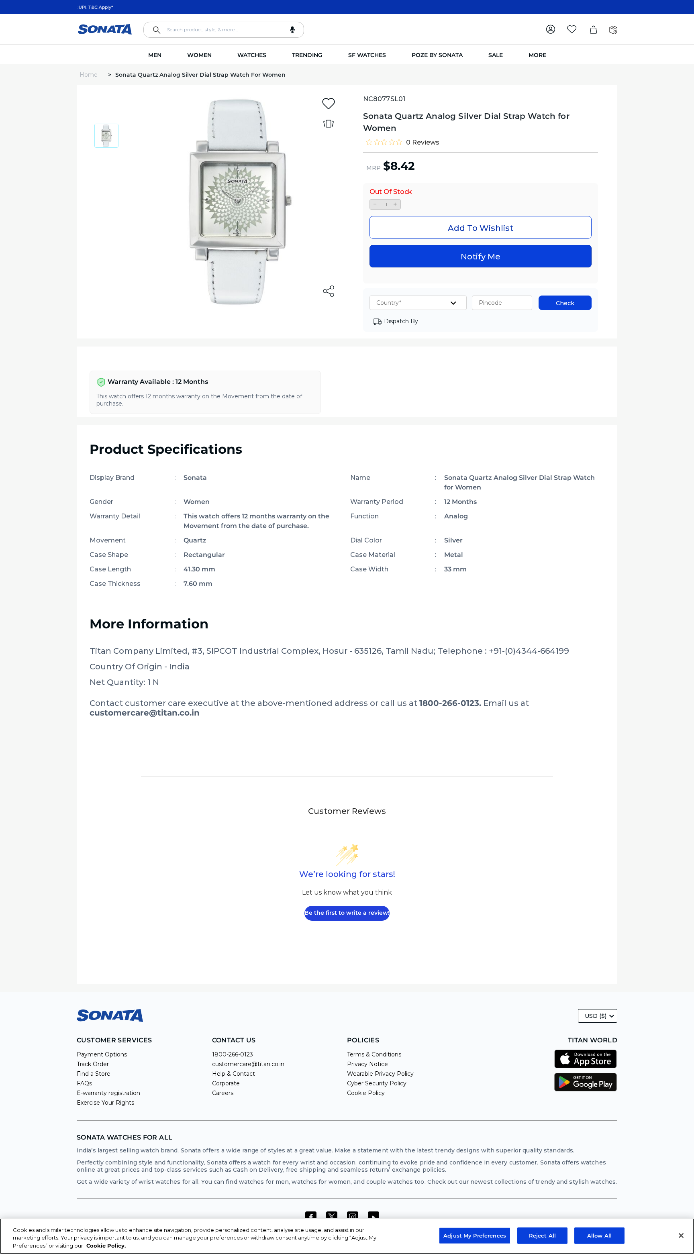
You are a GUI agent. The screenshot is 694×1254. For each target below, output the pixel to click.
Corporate (226, 1083)
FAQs (84, 1083)
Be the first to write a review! (347, 912)
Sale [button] (495, 55)
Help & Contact (233, 1073)
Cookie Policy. (106, 1245)
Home (89, 74)
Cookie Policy (366, 1093)
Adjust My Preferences (474, 1235)
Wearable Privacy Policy (380, 1073)
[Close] (681, 1235)
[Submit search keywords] (156, 30)
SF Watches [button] (367, 55)
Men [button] (154, 55)
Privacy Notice (367, 1064)
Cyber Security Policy (376, 1083)
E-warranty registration (108, 1093)
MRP (373, 167)
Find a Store (93, 1073)
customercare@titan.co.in (248, 1064)
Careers (222, 1093)
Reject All (542, 1235)
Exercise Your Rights (105, 1102)
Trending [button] (307, 55)
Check (565, 303)
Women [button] (199, 55)
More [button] (537, 55)
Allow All (599, 1235)
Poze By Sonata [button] (437, 55)
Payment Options (102, 1054)
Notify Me (480, 256)
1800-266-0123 (232, 1054)
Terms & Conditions (374, 1054)
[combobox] (223, 30)
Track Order (93, 1064)
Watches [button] (251, 55)
